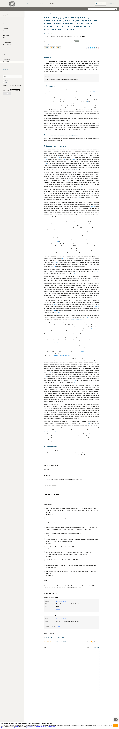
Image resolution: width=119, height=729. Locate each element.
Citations (5, 15)
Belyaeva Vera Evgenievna (51, 597)
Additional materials (7, 37)
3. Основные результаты (8, 33)
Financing (5, 40)
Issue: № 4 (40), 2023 (81, 38)
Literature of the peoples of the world (51, 13)
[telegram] (92, 48)
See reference (48, 514)
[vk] (88, 48)
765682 (58, 609)
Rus (28, 3)
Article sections (6, 13)
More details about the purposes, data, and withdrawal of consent (14, 727)
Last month (64, 641)
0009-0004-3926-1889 (61, 618)
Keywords (5, 26)
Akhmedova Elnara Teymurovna (52, 615)
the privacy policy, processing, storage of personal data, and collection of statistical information (12, 86)
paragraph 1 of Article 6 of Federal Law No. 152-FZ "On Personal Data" (41, 726)
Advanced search (110, 9)
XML (47, 47)
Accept (115, 725)
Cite (59, 47)
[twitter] (90, 48)
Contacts (79, 9)
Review (5, 54)
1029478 (58, 626)
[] (94, 91)
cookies (17, 726)
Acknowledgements (7, 42)
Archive (56, 9)
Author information (6, 59)
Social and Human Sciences (31, 13)
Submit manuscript (100, 3)
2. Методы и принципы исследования (10, 30)
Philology (40, 13)
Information (14, 13)
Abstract (4, 23)
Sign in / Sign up (110, 3)
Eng (31, 3)
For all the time (47, 641)
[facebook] (86, 48)
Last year (56, 641)
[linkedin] (94, 48)
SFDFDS (83, 36)
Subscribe (7, 93)
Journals (41, 3)
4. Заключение (6, 35)
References (5, 47)
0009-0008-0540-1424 (61, 601)
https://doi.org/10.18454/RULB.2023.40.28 (69, 36)
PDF (53, 47)
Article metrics (6, 61)
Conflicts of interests (7, 44)
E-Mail (4, 73)
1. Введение (5, 28)
